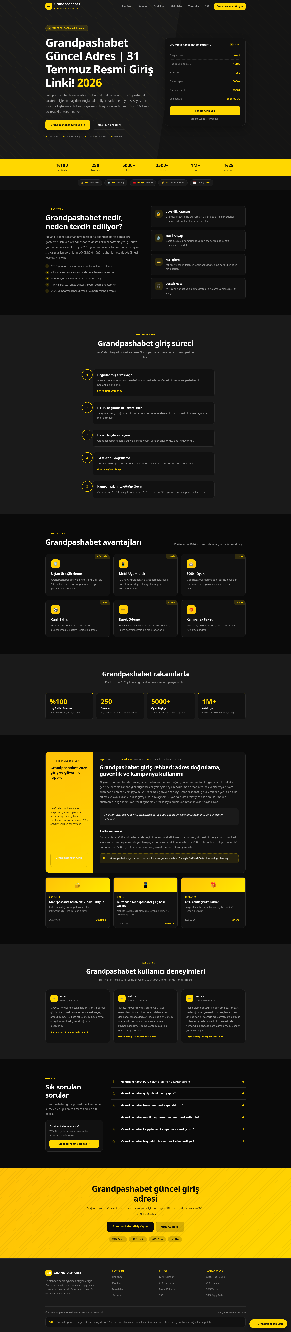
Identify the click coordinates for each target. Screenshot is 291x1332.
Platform (127, 6)
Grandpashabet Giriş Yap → (68, 124)
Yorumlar (193, 6)
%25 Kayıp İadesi (215, 1295)
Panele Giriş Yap (205, 110)
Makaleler (176, 6)
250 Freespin (213, 1283)
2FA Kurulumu (167, 1283)
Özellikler (159, 6)
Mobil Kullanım (167, 1289)
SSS (207, 6)
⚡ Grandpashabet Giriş (268, 1323)
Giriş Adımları (170, 1226)
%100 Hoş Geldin (215, 1276)
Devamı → (101, 919)
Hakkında (117, 1276)
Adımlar (143, 6)
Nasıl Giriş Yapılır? (109, 124)
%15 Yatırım (212, 1289)
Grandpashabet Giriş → (230, 6)
